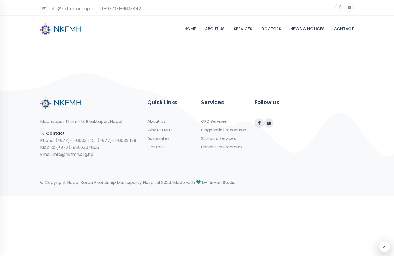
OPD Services (214, 121)
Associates (158, 138)
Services (243, 29)
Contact (344, 29)
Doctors (271, 29)
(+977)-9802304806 (77, 147)
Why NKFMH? (159, 130)
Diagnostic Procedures (223, 130)
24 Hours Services (218, 138)
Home (190, 29)
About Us (215, 29)
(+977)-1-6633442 (121, 9)
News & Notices (307, 29)
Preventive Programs (222, 147)
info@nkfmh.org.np (70, 9)
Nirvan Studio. (222, 182)
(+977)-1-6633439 (117, 140)
